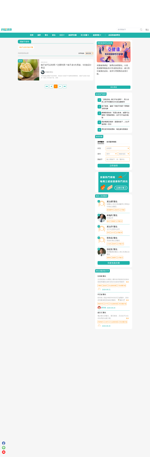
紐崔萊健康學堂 (114, 35)
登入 (147, 29)
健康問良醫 (72, 35)
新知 (53, 35)
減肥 (39, 35)
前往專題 (113, 87)
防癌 (31, 35)
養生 (46, 35)
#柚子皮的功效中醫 (26, 47)
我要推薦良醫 (114, 263)
